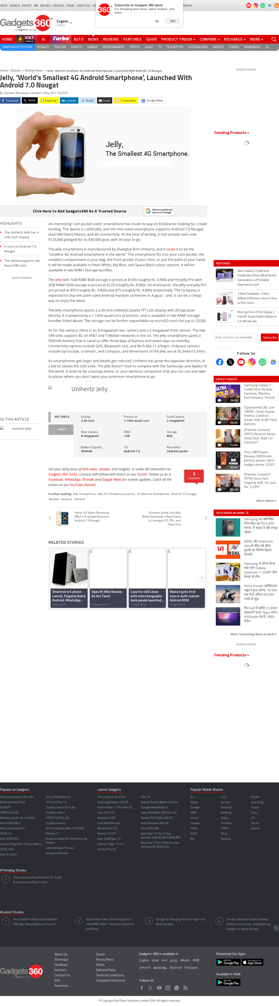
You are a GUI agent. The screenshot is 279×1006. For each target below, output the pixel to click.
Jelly (59, 279)
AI (44, 39)
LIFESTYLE (83, 5)
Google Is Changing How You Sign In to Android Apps (181, 922)
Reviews (111, 39)
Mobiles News (34, 70)
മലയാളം (160, 968)
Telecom (60, 47)
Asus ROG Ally (150, 828)
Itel (192, 839)
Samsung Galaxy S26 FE (112, 802)
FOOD (70, 5)
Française (191, 968)
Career (100, 954)
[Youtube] (241, 362)
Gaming (92, 47)
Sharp (255, 807)
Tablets (218, 47)
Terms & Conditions (110, 975)
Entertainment (113, 47)
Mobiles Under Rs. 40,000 (17, 818)
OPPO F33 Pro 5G (57, 818)
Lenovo (226, 802)
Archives (60, 970)
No (157, 20)
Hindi (155, 960)
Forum (142, 474)
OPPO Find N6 (9, 812)
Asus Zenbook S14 (12, 828)
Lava (224, 797)
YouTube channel (82, 484)
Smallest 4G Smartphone (153, 494)
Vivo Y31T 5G (106, 812)
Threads (88, 479)
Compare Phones (57, 853)
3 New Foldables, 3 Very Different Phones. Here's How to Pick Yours (257, 298)
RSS (57, 980)
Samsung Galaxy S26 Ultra (17, 797)
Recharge (233, 39)
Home (7, 39)
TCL (253, 818)
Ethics (100, 965)
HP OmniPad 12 (56, 802)
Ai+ (192, 797)
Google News (111, 479)
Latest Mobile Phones (60, 848)
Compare (208, 39)
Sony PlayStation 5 (58, 797)
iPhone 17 (52, 833)
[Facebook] (219, 362)
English (144, 960)
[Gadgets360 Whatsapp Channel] (262, 362)
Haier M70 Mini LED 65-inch (159, 812)
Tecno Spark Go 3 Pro (111, 797)
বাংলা (164, 960)
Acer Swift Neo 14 (109, 839)
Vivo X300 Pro (9, 839)
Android (66, 499)
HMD (193, 812)
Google (195, 807)
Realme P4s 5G (107, 828)
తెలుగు (185, 960)
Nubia (224, 818)
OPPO (225, 828)
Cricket (58, 5)
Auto (79, 39)
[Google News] (273, 362)
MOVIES (45, 5)
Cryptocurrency (56, 823)
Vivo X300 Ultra (10, 823)
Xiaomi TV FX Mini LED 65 (157, 818)
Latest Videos (226, 379)
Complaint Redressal (110, 980)
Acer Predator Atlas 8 (154, 823)
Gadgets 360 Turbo (62, 474)
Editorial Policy (106, 970)
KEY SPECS (62, 417)
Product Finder (177, 39)
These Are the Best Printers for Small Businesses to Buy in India (37, 880)
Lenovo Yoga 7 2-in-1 (111, 844)
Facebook (55, 479)
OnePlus (226, 823)
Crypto (134, 47)
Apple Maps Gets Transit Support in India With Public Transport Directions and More (110, 924)
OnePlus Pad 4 (55, 812)
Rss (185, 986)
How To (76, 47)
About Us (61, 954)
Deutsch (176, 968)
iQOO (193, 833)
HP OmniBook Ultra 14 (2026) (65, 828)
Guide (151, 39)
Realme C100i (106, 818)
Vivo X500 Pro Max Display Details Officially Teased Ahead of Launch (35, 922)
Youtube (159, 986)
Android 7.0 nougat (183, 494)
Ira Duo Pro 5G (106, 849)
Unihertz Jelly (89, 389)
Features (132, 39)
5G (267, 47)
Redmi (255, 797)
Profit (27, 5)
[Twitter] (230, 362)
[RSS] (276, 5)
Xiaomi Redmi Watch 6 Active (159, 802)
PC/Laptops (175, 47)
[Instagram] (251, 362)
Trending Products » (231, 133)
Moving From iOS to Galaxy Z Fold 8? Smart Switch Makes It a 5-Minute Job (257, 317)
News (93, 39)
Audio (149, 47)
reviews (104, 469)
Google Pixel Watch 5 (154, 807)
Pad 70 (145, 797)
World (15, 5)
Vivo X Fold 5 (8, 854)
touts (171, 249)
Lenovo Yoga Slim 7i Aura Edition (21, 844)
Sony (254, 812)
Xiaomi (255, 828)
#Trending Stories (13, 870)
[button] (201, 577)
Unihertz (79, 499)
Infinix (194, 828)
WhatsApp (72, 479)
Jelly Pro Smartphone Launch (116, 494)
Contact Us (62, 975)
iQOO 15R (6, 849)
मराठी (196, 960)
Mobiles (43, 47)
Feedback (61, 965)
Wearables (252, 47)
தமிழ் (173, 960)
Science (234, 47)
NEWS (62, 429)
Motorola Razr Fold (12, 802)
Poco (224, 833)
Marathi (186, 5)
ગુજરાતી (144, 968)
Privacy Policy (105, 960)
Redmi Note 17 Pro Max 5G (115, 807)
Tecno (255, 823)
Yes (172, 21)
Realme (226, 839)
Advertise (61, 986)
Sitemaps (61, 960)
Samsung (257, 802)
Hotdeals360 (198, 47)
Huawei (195, 823)
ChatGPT (5, 807)
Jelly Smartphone (84, 494)
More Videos (265, 500)
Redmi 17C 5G (106, 833)
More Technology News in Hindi (252, 634)
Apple (194, 802)
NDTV (4, 5)
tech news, (90, 469)
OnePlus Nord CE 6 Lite (60, 807)
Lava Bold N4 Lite (108, 823)
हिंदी (36, 5)
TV (160, 47)
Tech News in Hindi (230, 513)
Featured (223, 263)
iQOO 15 (5, 833)
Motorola (227, 807)
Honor (194, 818)
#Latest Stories (12, 912)
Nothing (226, 812)
